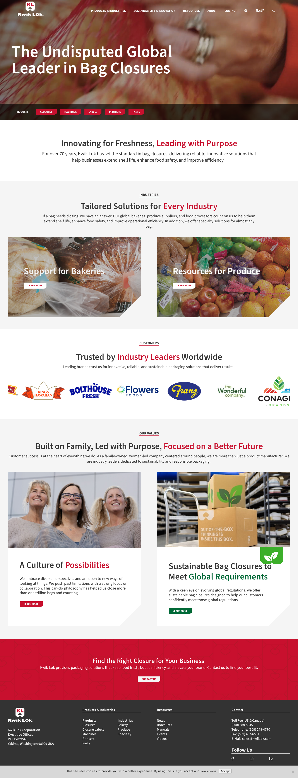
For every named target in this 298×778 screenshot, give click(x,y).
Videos (162, 738)
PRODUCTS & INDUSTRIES (108, 11)
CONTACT (230, 11)
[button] (246, 11)
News (161, 720)
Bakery (123, 725)
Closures (88, 725)
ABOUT (212, 11)
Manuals (163, 729)
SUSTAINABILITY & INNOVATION (154, 11)
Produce (124, 729)
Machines (89, 734)
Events (162, 734)
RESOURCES (191, 11)
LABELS (93, 112)
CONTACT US (149, 679)
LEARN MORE (31, 604)
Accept (225, 771)
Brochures (164, 725)
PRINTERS (115, 112)
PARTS (136, 112)
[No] (292, 772)
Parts (86, 743)
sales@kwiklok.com (256, 738)
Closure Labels (93, 729)
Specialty (124, 734)
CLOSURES (46, 112)
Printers (88, 738)
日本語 (259, 11)
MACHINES (70, 112)
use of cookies (208, 771)
